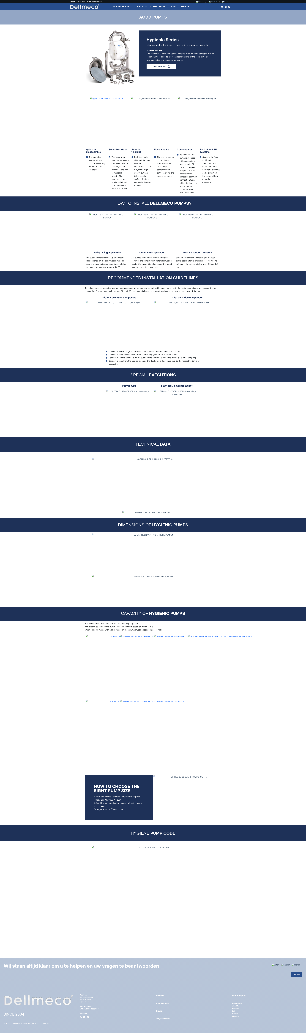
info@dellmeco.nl (97, 1)
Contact (296, 974)
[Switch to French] (225, 1)
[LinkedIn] (226, 7)
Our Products (121, 6)
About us (142, 6)
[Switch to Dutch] (199, 1)
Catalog (235, 1013)
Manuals (235, 1016)
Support (186, 6)
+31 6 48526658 (162, 1003)
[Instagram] (229, 7)
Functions (159, 6)
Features (235, 1008)
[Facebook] (222, 7)
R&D (173, 6)
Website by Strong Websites (38, 1023)
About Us (235, 1006)
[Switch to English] (285, 964)
